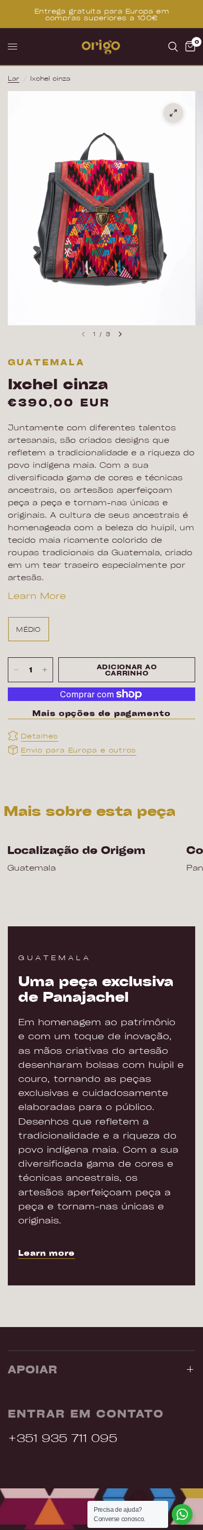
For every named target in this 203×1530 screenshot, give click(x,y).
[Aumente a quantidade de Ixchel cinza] (45, 670)
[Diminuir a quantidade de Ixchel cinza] (16, 670)
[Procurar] (173, 46)
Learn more (46, 1252)
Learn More (37, 595)
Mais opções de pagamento (101, 713)
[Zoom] (173, 113)
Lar (13, 78)
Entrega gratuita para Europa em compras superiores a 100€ (101, 14)
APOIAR (33, 1369)
